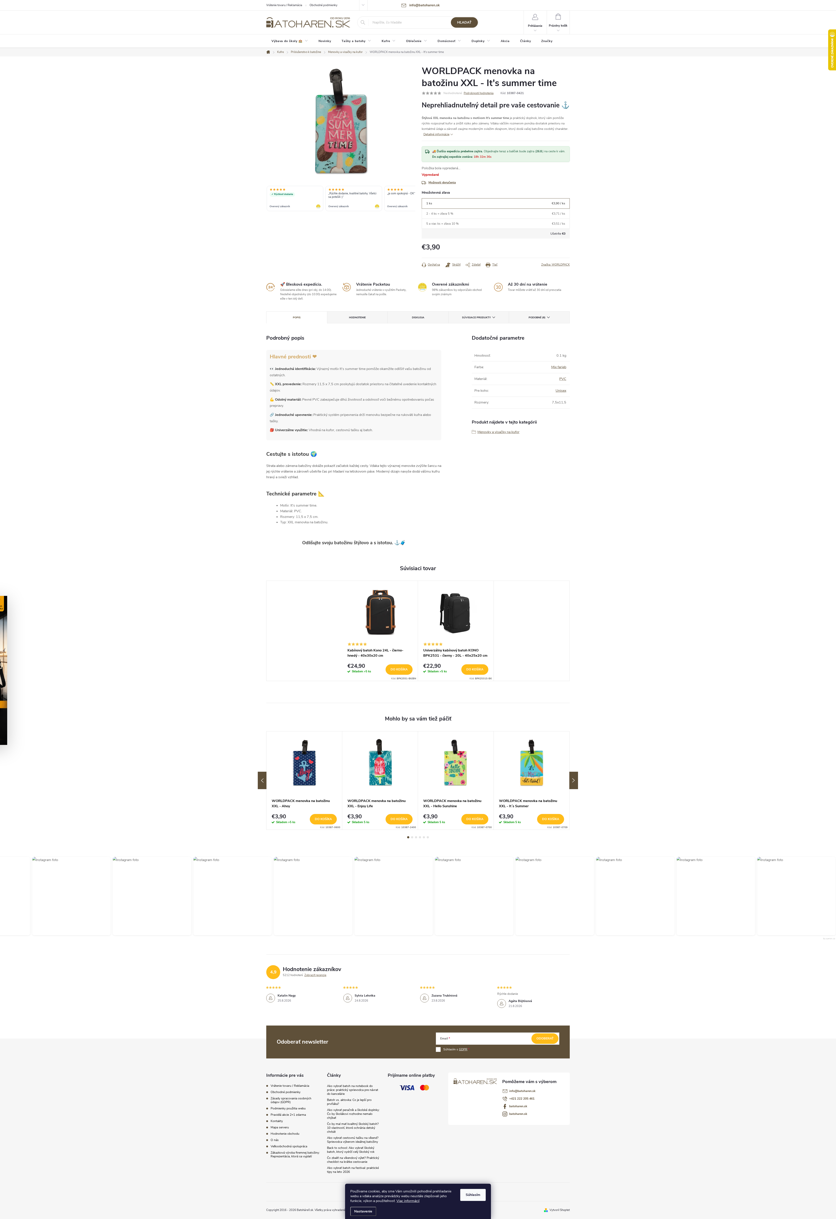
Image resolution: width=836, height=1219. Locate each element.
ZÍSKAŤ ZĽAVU (451, 637)
